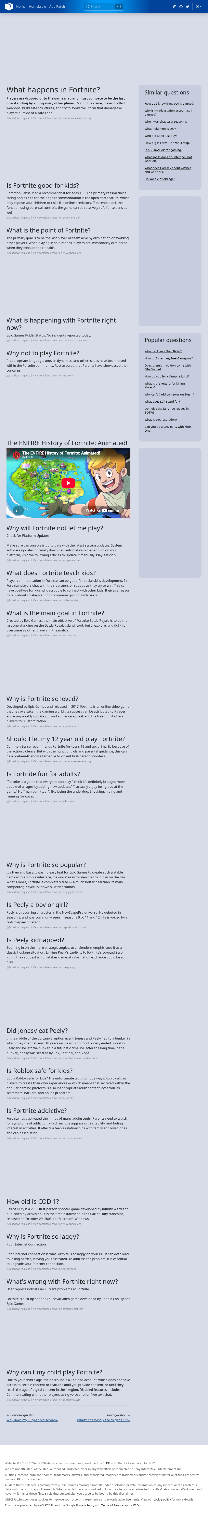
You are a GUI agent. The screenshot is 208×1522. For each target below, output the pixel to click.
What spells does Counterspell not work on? (168, 159)
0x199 (106, 1463)
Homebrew (37, 6)
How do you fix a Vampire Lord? (167, 376)
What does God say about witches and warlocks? (168, 170)
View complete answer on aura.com (53, 1098)
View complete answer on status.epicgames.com (60, 340)
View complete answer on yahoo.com (54, 801)
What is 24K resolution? (161, 419)
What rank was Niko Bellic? (163, 351)
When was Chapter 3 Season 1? (166, 121)
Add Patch (57, 6)
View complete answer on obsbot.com (54, 1269)
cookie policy (162, 1499)
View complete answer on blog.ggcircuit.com (58, 892)
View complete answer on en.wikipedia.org (57, 253)
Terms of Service (112, 1505)
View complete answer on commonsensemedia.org (62, 118)
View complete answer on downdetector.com (58, 1309)
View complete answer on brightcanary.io (56, 217)
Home (21, 6)
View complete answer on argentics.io (54, 726)
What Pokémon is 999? (160, 129)
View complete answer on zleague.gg (54, 967)
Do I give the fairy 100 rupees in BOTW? (167, 410)
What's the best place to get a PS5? (103, 1420)
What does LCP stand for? (162, 401)
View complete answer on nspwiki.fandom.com (59, 927)
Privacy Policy (85, 1505)
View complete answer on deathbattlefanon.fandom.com (65, 1058)
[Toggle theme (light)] (198, 6)
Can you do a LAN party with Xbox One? (168, 428)
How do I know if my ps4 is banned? (169, 103)
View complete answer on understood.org (56, 600)
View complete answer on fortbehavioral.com (58, 1138)
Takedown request (19, 118)
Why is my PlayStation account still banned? (168, 112)
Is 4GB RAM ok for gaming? (163, 150)
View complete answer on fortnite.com (54, 635)
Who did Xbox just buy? (161, 136)
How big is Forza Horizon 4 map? (167, 143)
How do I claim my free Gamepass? (169, 358)
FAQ (136, 1505)
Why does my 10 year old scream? (32, 1420)
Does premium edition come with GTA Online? (168, 367)
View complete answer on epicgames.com (56, 560)
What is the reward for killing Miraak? (165, 385)
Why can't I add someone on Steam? (169, 394)
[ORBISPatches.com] (9, 6)
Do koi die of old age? (160, 179)
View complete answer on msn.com (53, 375)
